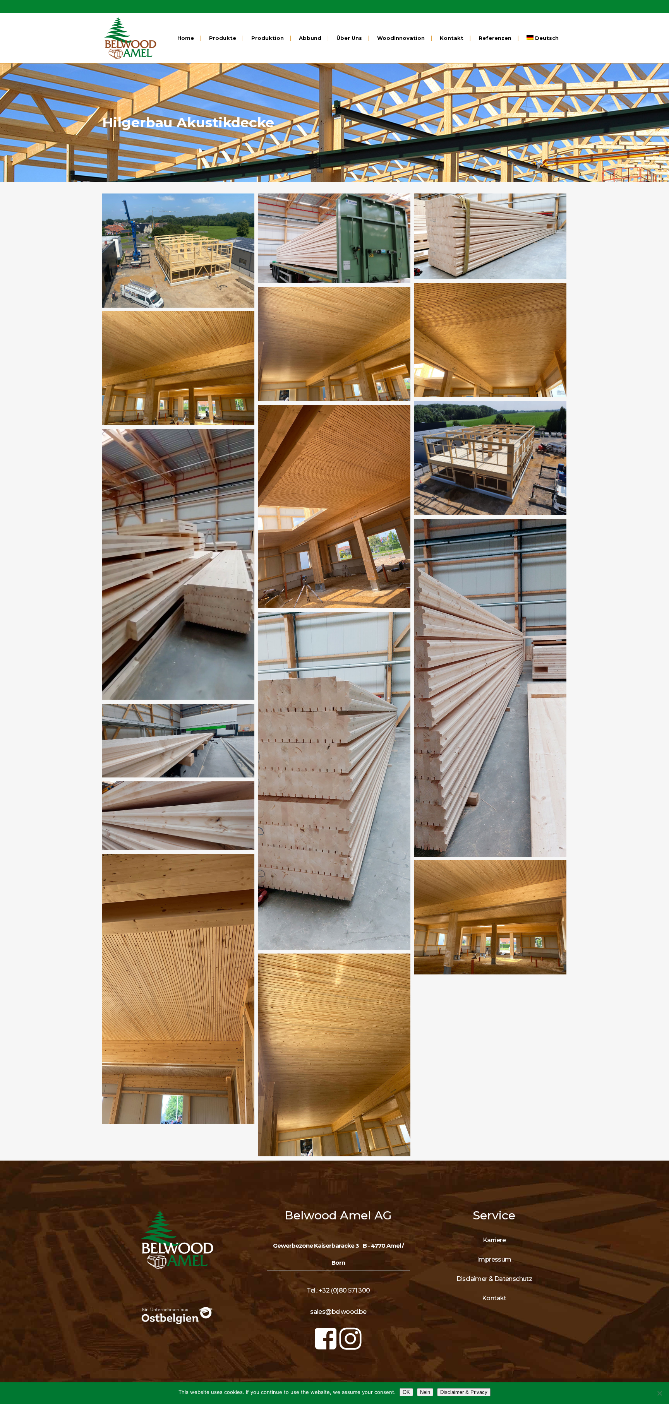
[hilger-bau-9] (178, 564)
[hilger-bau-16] (334, 1055)
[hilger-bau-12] (178, 740)
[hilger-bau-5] (334, 344)
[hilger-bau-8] (334, 506)
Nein (425, 1392)
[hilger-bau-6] (178, 368)
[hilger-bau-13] (178, 815)
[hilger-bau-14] (178, 989)
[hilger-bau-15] (490, 917)
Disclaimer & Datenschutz (494, 1278)
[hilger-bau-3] (490, 236)
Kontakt (494, 1298)
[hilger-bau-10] (490, 688)
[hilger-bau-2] (334, 238)
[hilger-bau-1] (178, 250)
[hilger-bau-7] (490, 458)
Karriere (494, 1240)
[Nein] (659, 1393)
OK (406, 1392)
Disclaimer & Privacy (463, 1392)
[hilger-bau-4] (490, 340)
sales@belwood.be (338, 1311)
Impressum (494, 1259)
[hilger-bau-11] (334, 781)
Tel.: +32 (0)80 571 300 (338, 1290)
